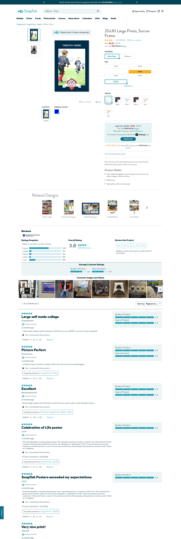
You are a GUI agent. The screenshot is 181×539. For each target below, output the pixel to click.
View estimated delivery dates (115, 154)
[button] (80, 102)
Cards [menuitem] (38, 18)
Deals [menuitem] (113, 18)
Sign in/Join (140, 11)
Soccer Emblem (134, 217)
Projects (152, 11)
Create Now (128, 139)
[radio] (56, 111)
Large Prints (31, 24)
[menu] (98, 102)
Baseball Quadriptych (90, 217)
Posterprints (21, 24)
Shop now (107, 2)
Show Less (127, 86)
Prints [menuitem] (29, 18)
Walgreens (139, 131)
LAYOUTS (46, 107)
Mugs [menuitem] (105, 18)
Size (106, 62)
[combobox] (71, 11)
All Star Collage (47, 217)
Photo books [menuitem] (49, 18)
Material (109, 52)
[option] (34, 35)
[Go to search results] (98, 11)
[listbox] (128, 57)
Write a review (134, 40)
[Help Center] (159, 11)
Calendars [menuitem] (87, 18)
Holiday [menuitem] (19, 18)
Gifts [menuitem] (97, 18)
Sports (39, 24)
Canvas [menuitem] (61, 18)
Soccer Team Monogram (69, 217)
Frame (108, 93)
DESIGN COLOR (61, 107)
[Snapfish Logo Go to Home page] (27, 11)
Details (123, 46)
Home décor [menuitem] (74, 18)
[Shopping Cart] (162, 11)
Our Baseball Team (112, 217)
